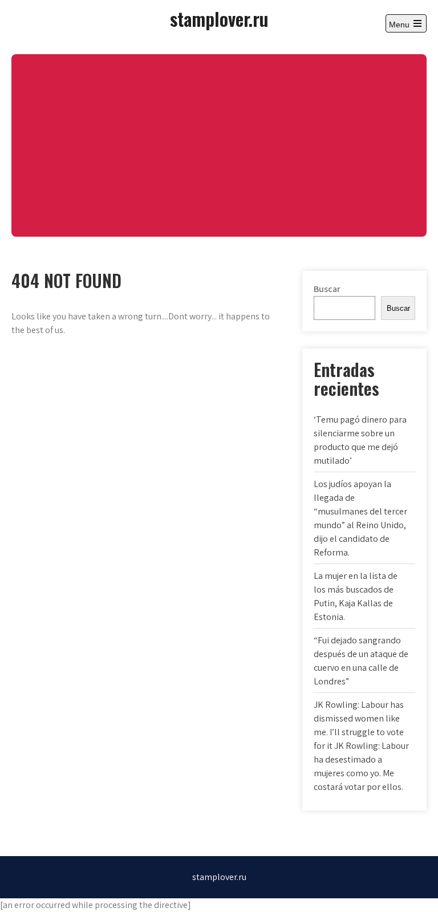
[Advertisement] (219, 145)
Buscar (327, 289)
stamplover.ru (219, 18)
